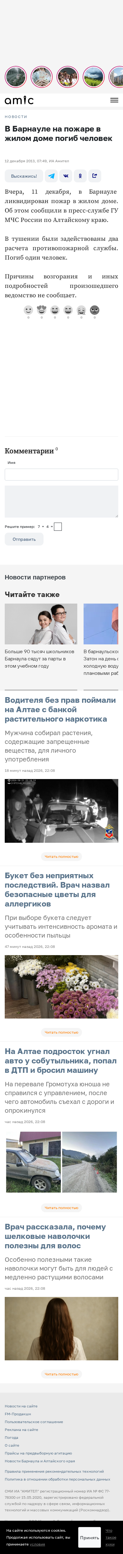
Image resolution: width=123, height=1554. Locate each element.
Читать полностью (61, 856)
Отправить (24, 539)
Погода (11, 1437)
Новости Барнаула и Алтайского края (40, 1461)
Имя (11, 462)
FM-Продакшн (18, 1414)
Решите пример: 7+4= (29, 526)
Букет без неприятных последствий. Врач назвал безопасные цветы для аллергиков (57, 889)
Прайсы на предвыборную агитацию (38, 1453)
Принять (89, 1537)
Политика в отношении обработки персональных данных (57, 1479)
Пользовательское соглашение (34, 1421)
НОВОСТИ (16, 117)
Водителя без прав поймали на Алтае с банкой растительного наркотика (60, 709)
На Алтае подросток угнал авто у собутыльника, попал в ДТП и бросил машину (61, 1060)
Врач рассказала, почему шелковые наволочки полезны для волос (55, 1236)
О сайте (12, 1445)
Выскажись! (24, 176)
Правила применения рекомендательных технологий (54, 1471)
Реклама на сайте (21, 1429)
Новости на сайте (21, 1406)
